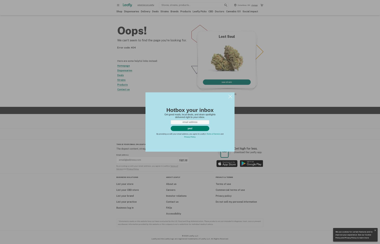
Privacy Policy (351, 238)
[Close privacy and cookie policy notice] (375, 230)
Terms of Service (213, 134)
